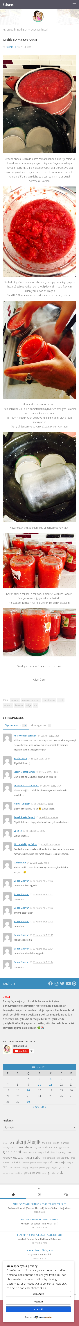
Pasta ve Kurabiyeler (31, 1219)
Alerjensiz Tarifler (23, 1204)
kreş (73, 1157)
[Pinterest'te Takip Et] (74, 983)
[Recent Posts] (39, 1195)
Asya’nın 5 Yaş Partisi (39, 1254)
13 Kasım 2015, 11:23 (43, 921)
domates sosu (49, 700)
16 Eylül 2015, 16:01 (43, 803)
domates (15, 700)
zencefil (6, 1172)
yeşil (48, 1167)
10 (39, 1084)
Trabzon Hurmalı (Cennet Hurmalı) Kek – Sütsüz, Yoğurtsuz (39, 1208)
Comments (17, 725)
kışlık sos (8, 705)
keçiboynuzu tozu (13, 1157)
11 (50, 1084)
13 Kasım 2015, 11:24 (43, 948)
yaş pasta (34, 1167)
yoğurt (54, 1167)
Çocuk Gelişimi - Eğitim (35, 1250)
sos (35, 705)
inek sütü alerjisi (36, 1152)
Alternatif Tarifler (15, 29)
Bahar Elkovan (21, 880)
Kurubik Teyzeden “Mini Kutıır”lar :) (39, 1223)
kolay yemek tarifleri (25, 735)
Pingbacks (42, 725)
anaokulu (46, 1142)
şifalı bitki (56, 1172)
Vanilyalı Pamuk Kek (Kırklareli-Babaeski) (39, 1239)
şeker (44, 1173)
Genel (52, 1250)
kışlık (60, 700)
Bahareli (8, 4)
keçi (53, 1152)
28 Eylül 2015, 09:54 (39, 862)
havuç (24, 1152)
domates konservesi (31, 700)
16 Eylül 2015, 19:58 (48, 817)
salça (28, 705)
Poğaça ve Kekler (57, 1204)
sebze (39, 1162)
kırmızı (6, 1162)
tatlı (5, 1167)
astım (56, 1142)
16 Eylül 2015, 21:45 (35, 830)
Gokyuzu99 (20, 862)
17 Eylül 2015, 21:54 (50, 844)
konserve (19, 705)
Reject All (38, 1301)
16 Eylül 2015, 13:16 (50, 735)
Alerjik (33, 1142)
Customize (38, 1293)
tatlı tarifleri (15, 1167)
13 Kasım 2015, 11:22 (43, 881)
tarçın (70, 1162)
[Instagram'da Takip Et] (56, 983)
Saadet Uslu (20, 758)
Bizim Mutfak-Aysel (24, 771)
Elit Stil (18, 830)
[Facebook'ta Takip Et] (50, 983)
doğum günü (51, 1147)
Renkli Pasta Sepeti (24, 817)
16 (28, 1090)
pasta (33, 1162)
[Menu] (74, 4)
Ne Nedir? (21, 1235)
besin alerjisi (25, 1147)
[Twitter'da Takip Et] (62, 983)
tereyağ (25, 1167)
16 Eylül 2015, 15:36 (52, 785)
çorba (27, 1172)
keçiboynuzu (63, 1152)
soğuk (46, 1162)
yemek (42, 1168)
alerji (20, 1142)
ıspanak (36, 1172)
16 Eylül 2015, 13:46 (40, 758)
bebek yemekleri (9, 1147)
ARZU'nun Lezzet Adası (26, 785)
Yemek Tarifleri (38, 29)
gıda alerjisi (12, 1152)
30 (28, 1101)
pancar (26, 1162)
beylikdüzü (39, 1147)
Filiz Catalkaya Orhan (25, 844)
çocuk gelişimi (16, 1173)
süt (52, 1162)
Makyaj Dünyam (22, 803)
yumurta (64, 1167)
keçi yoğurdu (62, 1157)
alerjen (8, 1142)
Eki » (43, 1107)
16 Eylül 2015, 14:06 (48, 772)
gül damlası (65, 1147)
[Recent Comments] (66, 1195)
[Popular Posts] (13, 1195)
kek (47, 1152)
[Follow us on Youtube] (68, 983)
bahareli (11, 47)
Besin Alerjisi (40, 1204)
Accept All (38, 1309)
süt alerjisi (60, 1162)
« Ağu (36, 1107)
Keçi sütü (32, 1157)
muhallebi (16, 1162)
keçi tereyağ (48, 1157)
